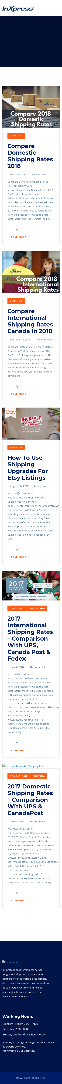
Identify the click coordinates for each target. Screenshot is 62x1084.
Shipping (16, 135)
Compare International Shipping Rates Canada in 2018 (30, 321)
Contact (40, 8)
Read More (18, 237)
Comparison (36, 608)
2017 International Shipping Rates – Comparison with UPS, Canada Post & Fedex (30, 638)
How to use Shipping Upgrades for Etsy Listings (27, 467)
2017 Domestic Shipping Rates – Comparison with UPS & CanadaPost (30, 799)
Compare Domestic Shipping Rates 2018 (30, 156)
